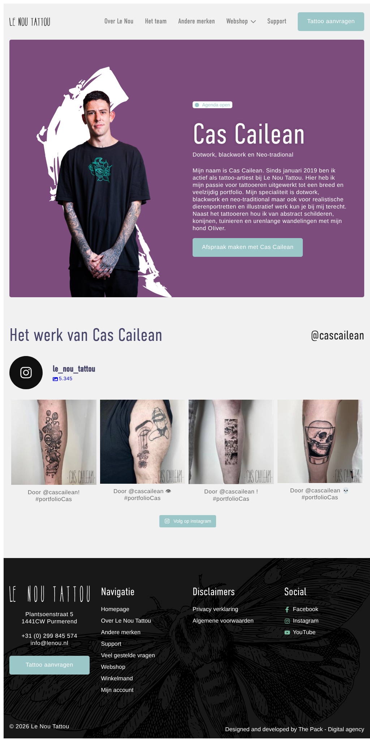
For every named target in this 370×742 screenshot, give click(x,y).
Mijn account (245, 34)
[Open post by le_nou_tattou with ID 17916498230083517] (231, 442)
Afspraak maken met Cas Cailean (247, 247)
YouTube (304, 632)
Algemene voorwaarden (223, 621)
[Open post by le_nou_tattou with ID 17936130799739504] (53, 442)
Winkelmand (245, 42)
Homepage (115, 609)
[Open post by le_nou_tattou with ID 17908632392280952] (142, 442)
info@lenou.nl (49, 643)
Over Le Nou (118, 21)
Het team (156, 21)
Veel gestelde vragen (128, 656)
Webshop (237, 21)
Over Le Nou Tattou (126, 621)
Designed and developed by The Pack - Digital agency (294, 730)
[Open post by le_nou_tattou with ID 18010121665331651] (320, 441)
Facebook (305, 609)
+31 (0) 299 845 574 (49, 636)
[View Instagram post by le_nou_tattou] (89, 476)
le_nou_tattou (53, 406)
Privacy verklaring (215, 609)
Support (276, 21)
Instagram (306, 621)
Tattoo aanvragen (331, 21)
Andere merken (196, 21)
